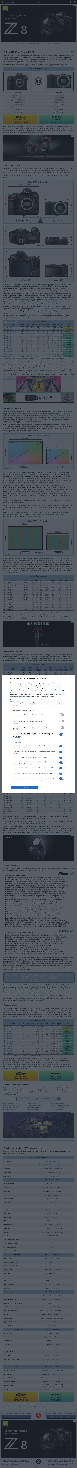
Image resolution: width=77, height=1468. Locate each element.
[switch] (61, 714)
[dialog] (38, 734)
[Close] (71, 678)
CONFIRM (25, 787)
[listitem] (38, 711)
